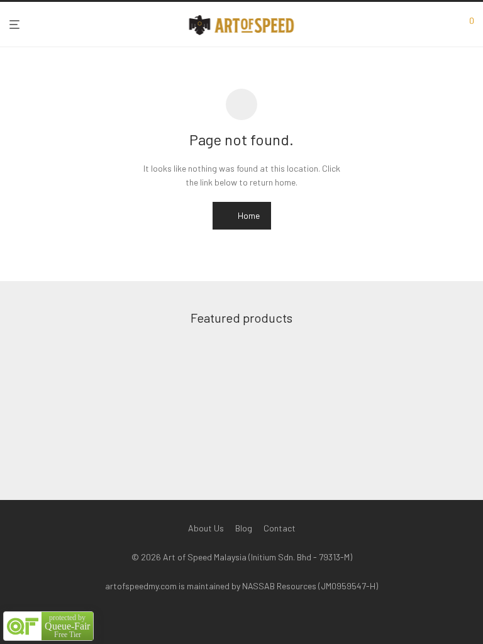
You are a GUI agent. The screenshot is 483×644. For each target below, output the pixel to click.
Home (248, 215)
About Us (206, 528)
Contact (280, 528)
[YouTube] (271, 616)
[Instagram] (231, 616)
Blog (243, 528)
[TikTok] (251, 616)
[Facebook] (211, 616)
